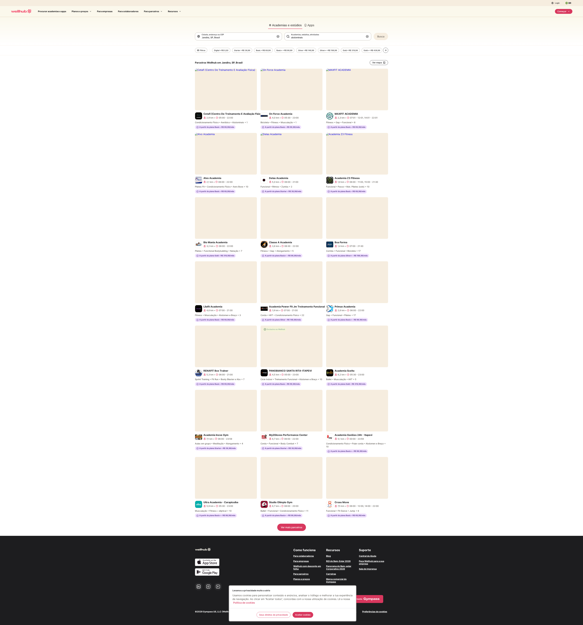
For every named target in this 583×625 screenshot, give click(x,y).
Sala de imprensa (368, 569)
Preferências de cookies (374, 611)
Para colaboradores (128, 11)
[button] (278, 36)
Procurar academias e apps (52, 11)
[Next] (385, 50)
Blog (328, 556)
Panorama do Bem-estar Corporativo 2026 (338, 567)
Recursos (173, 11)
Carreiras (331, 574)
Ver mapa (377, 62)
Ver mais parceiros (291, 527)
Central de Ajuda (367, 556)
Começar (561, 11)
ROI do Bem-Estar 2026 (338, 561)
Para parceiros (151, 11)
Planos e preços (80, 11)
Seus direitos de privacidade (273, 614)
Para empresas (105, 11)
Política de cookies (244, 602)
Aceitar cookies (303, 614)
